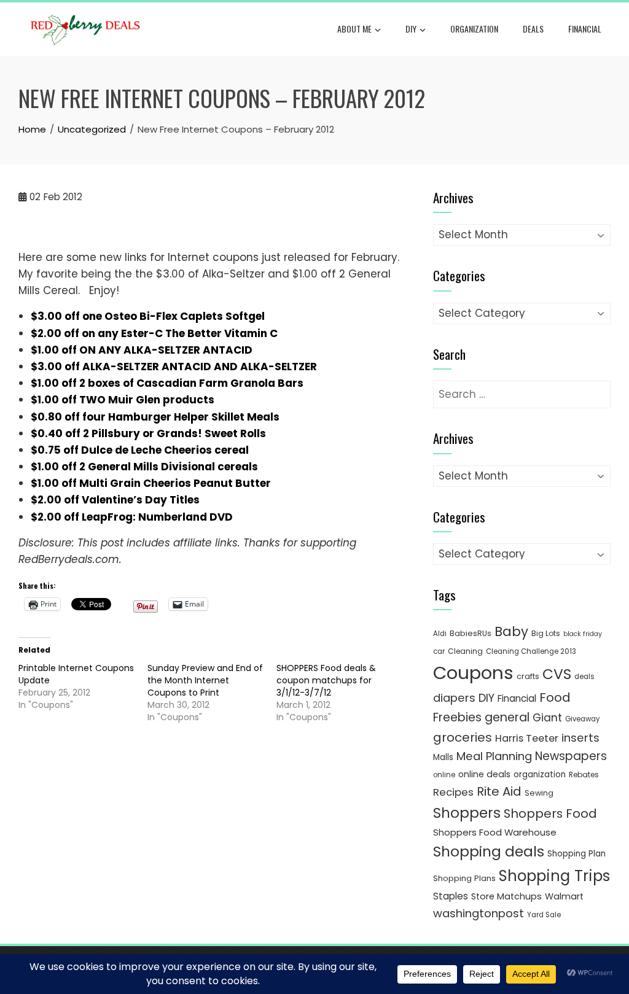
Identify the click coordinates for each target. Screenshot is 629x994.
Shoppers (467, 813)
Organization (474, 28)
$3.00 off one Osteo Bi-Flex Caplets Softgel (148, 316)
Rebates (584, 774)
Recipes (453, 792)
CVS (556, 674)
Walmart (564, 896)
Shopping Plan (576, 854)
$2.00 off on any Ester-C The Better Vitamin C (154, 333)
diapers (454, 697)
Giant (547, 717)
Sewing (539, 793)
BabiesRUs (470, 633)
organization (540, 774)
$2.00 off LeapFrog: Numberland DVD (132, 517)
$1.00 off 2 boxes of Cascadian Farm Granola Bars (167, 383)
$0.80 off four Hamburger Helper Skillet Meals (155, 417)
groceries (462, 737)
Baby (511, 631)
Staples (450, 896)
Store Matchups (506, 896)
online (444, 775)
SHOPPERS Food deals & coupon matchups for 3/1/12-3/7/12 (326, 680)
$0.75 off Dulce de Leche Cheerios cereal (140, 450)
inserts (580, 737)
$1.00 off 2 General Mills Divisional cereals (144, 466)
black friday (582, 634)
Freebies (457, 717)
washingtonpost (478, 913)
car (439, 651)
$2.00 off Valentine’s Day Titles (115, 499)
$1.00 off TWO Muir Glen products (122, 399)
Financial (584, 28)
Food (555, 697)
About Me (354, 28)
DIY (410, 28)
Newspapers (571, 756)
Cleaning (465, 651)
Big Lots (545, 633)
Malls (443, 757)
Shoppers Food (550, 813)
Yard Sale (544, 915)
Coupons (473, 672)
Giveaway (582, 719)
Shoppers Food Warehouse (495, 832)
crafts (528, 676)
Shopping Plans (464, 878)
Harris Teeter (526, 738)
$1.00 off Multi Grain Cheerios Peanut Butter (151, 483)
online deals (484, 774)
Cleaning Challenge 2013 (531, 651)
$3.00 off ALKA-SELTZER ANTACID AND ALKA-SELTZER (174, 366)
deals (533, 28)
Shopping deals (488, 851)
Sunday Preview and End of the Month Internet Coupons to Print (205, 680)
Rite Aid (499, 791)
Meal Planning (494, 756)
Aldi (440, 634)
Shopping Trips (554, 876)
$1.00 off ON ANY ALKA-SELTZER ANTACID (141, 350)
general (507, 717)
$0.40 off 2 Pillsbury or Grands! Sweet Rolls (148, 433)
